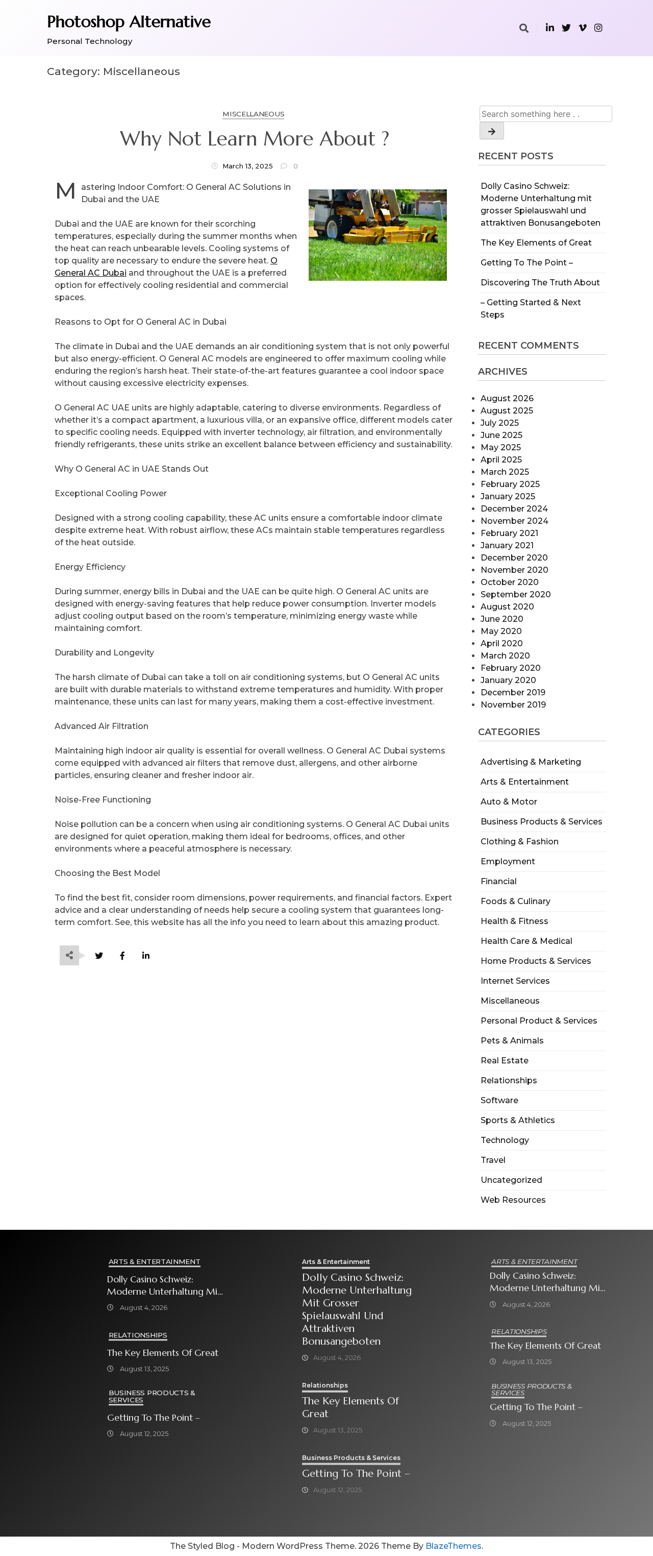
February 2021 (509, 533)
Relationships (509, 1080)
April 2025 (501, 460)
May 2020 (501, 631)
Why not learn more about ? (254, 139)
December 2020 (514, 558)
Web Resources (513, 1200)
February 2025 (510, 484)
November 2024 (514, 521)
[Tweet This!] (99, 956)
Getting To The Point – (527, 263)
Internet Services (515, 981)
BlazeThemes (453, 1546)
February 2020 (511, 668)
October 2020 (510, 582)
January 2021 (507, 545)
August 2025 (507, 411)
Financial (499, 881)
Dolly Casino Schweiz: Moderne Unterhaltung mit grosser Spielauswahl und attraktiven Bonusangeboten (164, 1286)
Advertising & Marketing (531, 762)
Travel (493, 1160)
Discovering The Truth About (540, 282)
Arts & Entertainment (525, 782)
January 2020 (508, 680)
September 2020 (516, 594)
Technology (505, 1140)
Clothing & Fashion (520, 841)
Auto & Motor (509, 802)
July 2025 (500, 423)
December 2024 (514, 509)
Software (499, 1100)
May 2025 (501, 447)
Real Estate (505, 1060)
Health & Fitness (514, 921)
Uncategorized (511, 1180)
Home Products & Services (536, 961)
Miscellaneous (510, 1001)
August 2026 (507, 398)
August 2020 (507, 607)
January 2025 (508, 496)
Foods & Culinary (515, 901)
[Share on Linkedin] (146, 956)
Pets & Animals (512, 1041)
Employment (508, 861)
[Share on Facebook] (122, 956)
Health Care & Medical (526, 941)
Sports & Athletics (518, 1120)
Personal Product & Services (539, 1021)
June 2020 (502, 619)
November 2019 (513, 705)
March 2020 (505, 656)
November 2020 (514, 570)
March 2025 (505, 472)
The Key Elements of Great (536, 243)
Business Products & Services (541, 821)
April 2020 (502, 643)
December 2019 (513, 692)
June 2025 (501, 435)
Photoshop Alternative (129, 21)
